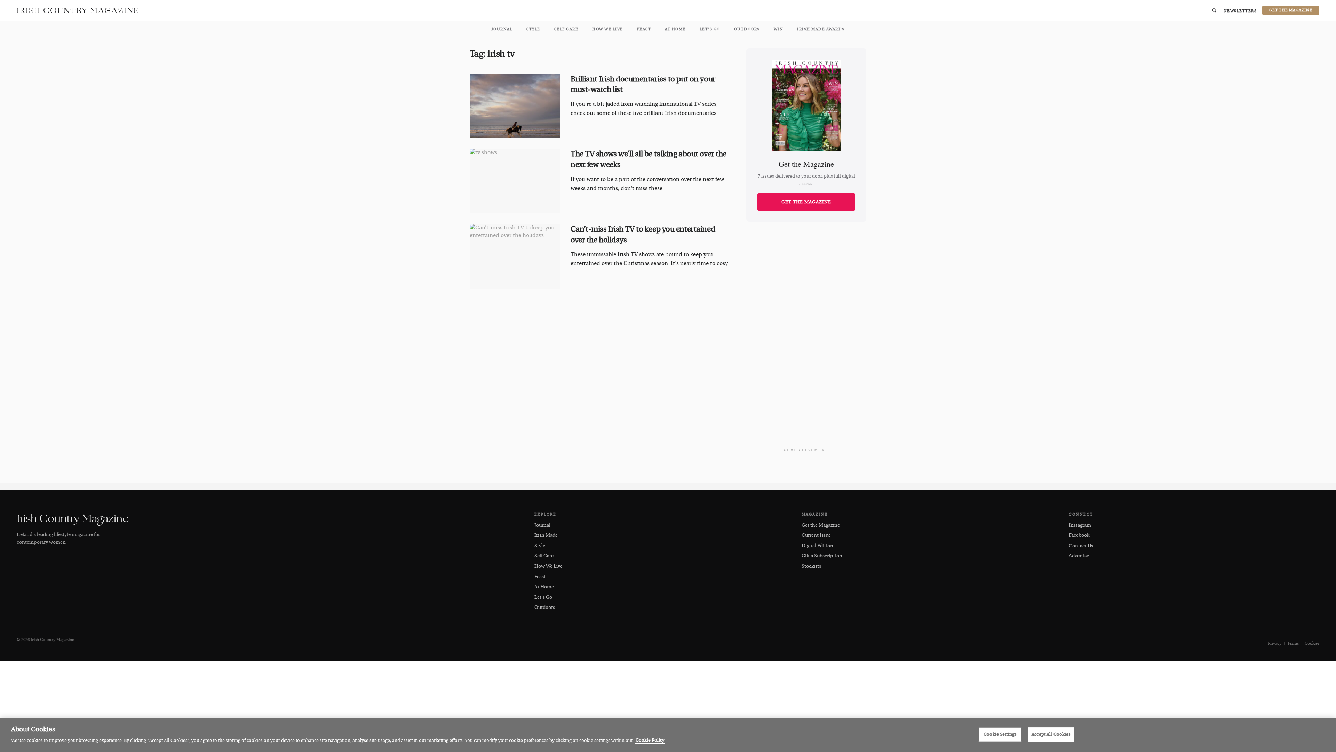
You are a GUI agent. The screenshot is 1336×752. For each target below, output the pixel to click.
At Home (675, 29)
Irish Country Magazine (78, 10)
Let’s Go (710, 29)
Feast (644, 29)
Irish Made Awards (821, 29)
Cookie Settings (1000, 734)
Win (779, 29)
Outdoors (747, 29)
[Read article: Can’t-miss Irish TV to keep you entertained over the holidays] (515, 256)
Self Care (566, 29)
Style (533, 29)
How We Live (607, 29)
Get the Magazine (806, 202)
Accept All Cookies (1051, 734)
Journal (502, 29)
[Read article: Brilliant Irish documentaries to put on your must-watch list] (515, 106)
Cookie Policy (650, 740)
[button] (1214, 10)
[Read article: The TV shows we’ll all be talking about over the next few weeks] (515, 181)
